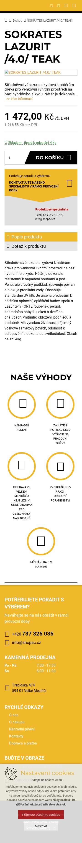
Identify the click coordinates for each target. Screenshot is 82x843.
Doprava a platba (23, 743)
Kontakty (16, 736)
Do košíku (50, 157)
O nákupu (17, 722)
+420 (33, 633)
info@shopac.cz (45, 219)
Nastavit (41, 826)
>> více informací (19, 99)
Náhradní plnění (22, 729)
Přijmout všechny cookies (41, 814)
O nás (13, 715)
